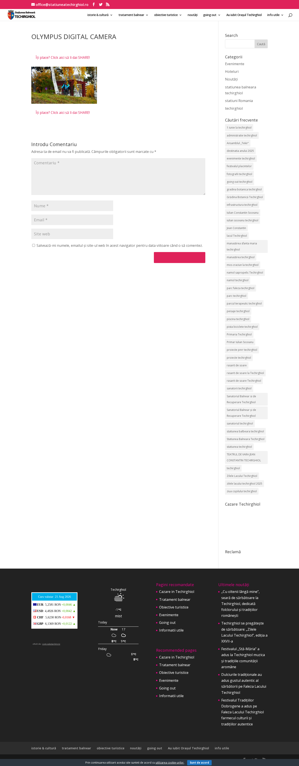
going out (209, 15)
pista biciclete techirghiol (242, 327)
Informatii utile (171, 630)
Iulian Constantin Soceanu (243, 213)
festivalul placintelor (239, 166)
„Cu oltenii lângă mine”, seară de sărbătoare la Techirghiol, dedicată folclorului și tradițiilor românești (240, 603)
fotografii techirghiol (239, 174)
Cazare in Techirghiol (176, 591)
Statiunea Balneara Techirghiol (245, 439)
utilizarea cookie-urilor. (170, 762)
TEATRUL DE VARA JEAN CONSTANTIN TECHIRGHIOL (244, 457)
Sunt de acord (199, 762)
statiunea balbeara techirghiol (245, 431)
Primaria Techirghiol (239, 334)
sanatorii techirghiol (239, 388)
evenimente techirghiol (241, 158)
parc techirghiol (236, 296)
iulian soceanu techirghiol (242, 220)
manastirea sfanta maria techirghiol (242, 246)
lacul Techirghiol (237, 236)
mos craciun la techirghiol (243, 265)
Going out (167, 622)
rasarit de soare (237, 365)
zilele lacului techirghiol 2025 (244, 483)
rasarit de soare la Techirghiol (245, 373)
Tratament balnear (174, 599)
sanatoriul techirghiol (240, 423)
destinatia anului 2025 (240, 151)
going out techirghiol (239, 182)
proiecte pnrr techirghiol (242, 350)
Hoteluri (232, 71)
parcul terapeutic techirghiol (244, 303)
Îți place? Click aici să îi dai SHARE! (63, 57)
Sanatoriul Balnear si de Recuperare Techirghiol (241, 399)
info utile (273, 15)
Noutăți (231, 79)
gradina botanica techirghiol (244, 189)
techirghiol (234, 108)
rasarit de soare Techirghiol (244, 381)
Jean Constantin (236, 228)
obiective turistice (166, 15)
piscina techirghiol (238, 319)
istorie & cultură (97, 15)
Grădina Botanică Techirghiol (245, 197)
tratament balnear (131, 15)
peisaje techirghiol (238, 311)
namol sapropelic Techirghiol (245, 272)
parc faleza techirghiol (240, 288)
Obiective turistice (173, 607)
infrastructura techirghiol (242, 205)
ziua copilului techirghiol (242, 491)
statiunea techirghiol (239, 447)
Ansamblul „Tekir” (238, 143)
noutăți (192, 15)
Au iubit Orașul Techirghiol (244, 15)
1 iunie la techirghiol (239, 127)
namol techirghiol (237, 280)
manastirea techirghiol (241, 257)
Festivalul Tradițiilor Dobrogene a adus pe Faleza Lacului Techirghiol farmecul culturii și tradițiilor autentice (242, 712)
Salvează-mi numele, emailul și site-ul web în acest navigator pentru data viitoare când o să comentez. (120, 245)
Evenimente (234, 63)
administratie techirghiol (242, 135)
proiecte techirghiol (239, 358)
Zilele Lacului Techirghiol (242, 476)
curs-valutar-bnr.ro (51, 644)
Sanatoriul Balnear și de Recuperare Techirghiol (241, 413)
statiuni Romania (239, 100)
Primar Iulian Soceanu (240, 342)
